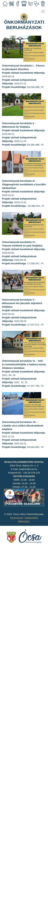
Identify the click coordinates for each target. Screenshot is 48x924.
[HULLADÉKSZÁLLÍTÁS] (43, 3)
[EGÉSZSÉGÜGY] (36, 3)
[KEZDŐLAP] (5, 3)
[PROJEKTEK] (11, 3)
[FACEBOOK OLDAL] (18, 3)
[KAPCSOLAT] (30, 3)
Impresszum (16, 517)
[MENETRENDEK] (24, 3)
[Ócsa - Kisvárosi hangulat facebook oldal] (24, 497)
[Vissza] (24, 16)
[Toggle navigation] (43, 11)
